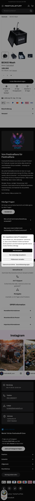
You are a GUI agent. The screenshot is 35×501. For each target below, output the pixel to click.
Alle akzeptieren (17, 250)
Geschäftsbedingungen (23, 264)
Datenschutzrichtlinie (9, 264)
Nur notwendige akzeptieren (17, 255)
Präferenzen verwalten (17, 259)
